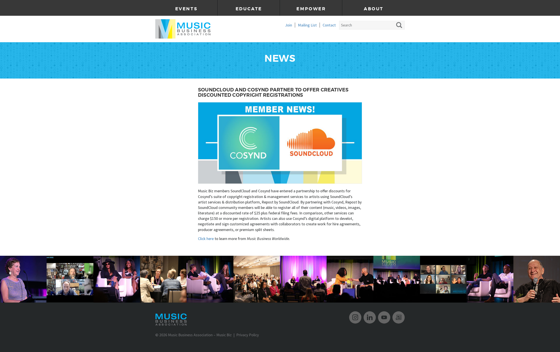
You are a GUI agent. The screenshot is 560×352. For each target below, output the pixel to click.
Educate (249, 9)
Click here (206, 238)
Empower (311, 9)
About (373, 9)
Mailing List (307, 25)
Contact (329, 25)
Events (186, 9)
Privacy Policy (247, 334)
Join (288, 25)
